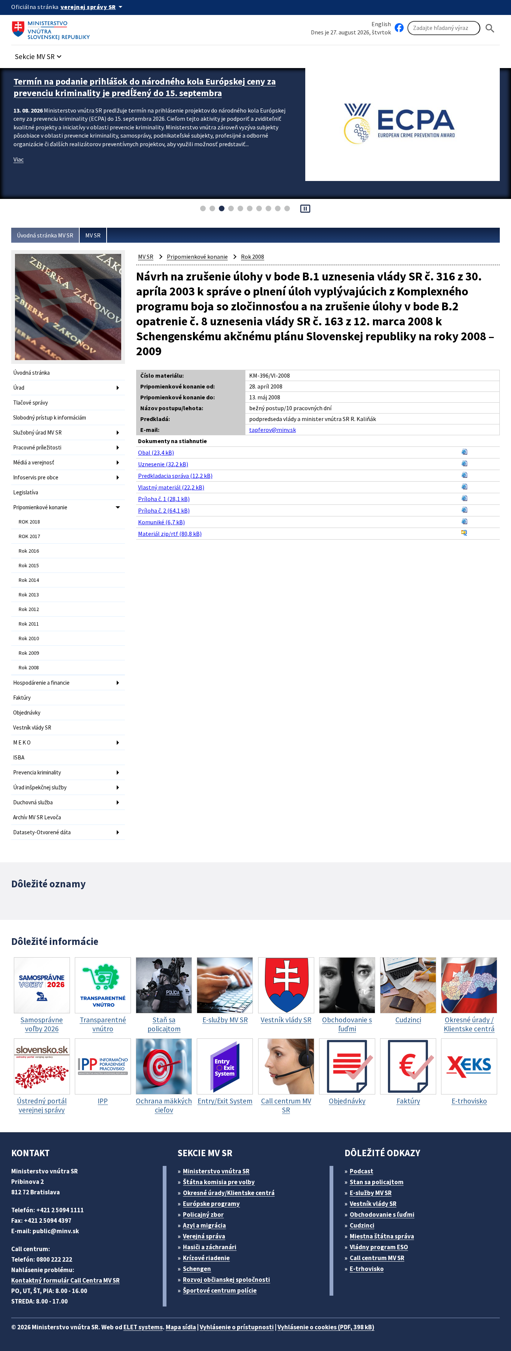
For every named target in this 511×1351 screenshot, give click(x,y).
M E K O (22, 742)
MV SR (93, 235)
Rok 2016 (29, 550)
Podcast (361, 1171)
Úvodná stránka (31, 372)
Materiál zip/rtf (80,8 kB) (170, 533)
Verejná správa (204, 1236)
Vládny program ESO (379, 1247)
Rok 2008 (29, 667)
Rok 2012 (29, 609)
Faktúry (22, 697)
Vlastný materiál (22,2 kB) (171, 487)
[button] (39, 54)
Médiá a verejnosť (33, 462)
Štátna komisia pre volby (219, 1182)
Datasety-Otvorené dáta (42, 832)
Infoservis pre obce (35, 477)
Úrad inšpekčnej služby (40, 787)
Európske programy (211, 1204)
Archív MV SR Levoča (37, 817)
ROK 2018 (29, 521)
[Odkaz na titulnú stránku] (52, 28)
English (381, 24)
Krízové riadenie (206, 1258)
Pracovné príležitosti (37, 447)
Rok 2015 (29, 565)
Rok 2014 (29, 580)
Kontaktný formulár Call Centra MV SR (65, 1280)
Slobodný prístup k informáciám (49, 417)
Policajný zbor (203, 1214)
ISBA (18, 757)
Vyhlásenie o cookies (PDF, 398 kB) (326, 1327)
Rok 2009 (29, 653)
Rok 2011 (29, 623)
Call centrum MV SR (377, 1258)
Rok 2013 (29, 594)
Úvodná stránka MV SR (45, 235)
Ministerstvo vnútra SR (216, 1171)
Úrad (18, 387)
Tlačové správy (30, 402)
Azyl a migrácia (204, 1225)
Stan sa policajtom (377, 1182)
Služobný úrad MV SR (37, 432)
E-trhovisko (367, 1269)
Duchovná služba (33, 802)
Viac (18, 159)
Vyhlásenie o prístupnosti (237, 1327)
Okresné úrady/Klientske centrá (229, 1193)
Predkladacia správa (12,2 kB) (175, 475)
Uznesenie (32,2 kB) (163, 464)
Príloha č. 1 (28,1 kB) (164, 499)
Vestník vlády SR (32, 727)
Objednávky (26, 712)
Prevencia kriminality (37, 772)
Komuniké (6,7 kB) (161, 522)
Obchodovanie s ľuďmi (382, 1214)
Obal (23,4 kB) (156, 452)
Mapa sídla (181, 1327)
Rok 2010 (29, 638)
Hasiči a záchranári (209, 1247)
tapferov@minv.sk (272, 429)
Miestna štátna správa (382, 1236)
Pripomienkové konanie (40, 507)
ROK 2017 (29, 536)
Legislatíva (25, 492)
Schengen (197, 1269)
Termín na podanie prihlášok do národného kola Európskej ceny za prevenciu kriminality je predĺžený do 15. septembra (144, 87)
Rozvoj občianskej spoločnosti (226, 1279)
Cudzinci (362, 1225)
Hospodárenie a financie (41, 682)
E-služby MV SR (371, 1193)
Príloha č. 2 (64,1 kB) (164, 510)
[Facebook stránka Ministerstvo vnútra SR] (399, 28)
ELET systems (143, 1327)
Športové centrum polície (220, 1290)
